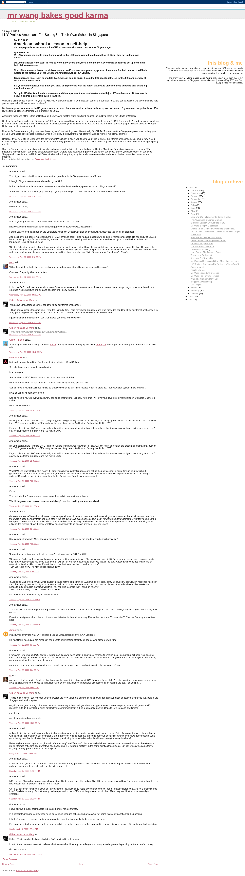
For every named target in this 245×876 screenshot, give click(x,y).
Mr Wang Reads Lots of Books (205, 273)
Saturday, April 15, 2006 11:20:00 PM (24, 771)
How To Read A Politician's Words (206, 237)
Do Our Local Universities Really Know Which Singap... (216, 231)
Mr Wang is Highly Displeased (204, 225)
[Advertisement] (228, 41)
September (196, 199)
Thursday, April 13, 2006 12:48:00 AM (24, 461)
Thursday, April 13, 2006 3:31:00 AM (24, 506)
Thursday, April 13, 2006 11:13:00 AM (24, 600)
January (195, 293)
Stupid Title (196, 234)
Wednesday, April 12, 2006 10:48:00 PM (25, 352)
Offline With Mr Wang (200, 249)
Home (81, 864)
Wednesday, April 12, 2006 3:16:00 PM (25, 257)
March (194, 287)
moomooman (16, 357)
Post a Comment (10, 859)
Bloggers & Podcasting (201, 281)
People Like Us (198, 270)
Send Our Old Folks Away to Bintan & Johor (211, 217)
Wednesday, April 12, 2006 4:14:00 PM (25, 323)
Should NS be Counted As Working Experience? (213, 228)
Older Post (153, 864)
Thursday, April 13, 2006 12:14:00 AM (24, 410)
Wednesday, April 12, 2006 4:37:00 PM (25, 334)
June (193, 208)
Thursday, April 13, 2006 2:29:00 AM (24, 481)
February (195, 290)
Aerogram (101, 344)
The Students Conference (202, 246)
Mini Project (196, 284)
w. (10, 675)
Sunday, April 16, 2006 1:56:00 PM (23, 829)
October (195, 196)
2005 (191, 296)
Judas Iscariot (197, 267)
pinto (11, 262)
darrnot (12, 630)
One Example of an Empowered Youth (208, 240)
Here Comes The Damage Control (206, 252)
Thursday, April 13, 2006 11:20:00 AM (24, 625)
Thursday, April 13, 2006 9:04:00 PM (24, 670)
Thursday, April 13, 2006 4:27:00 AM (24, 529)
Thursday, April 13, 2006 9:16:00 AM (24, 572)
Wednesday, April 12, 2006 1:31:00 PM (25, 211)
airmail (53, 344)
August (194, 202)
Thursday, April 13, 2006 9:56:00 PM (24, 688)
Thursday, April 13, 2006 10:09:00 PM (24, 723)
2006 (191, 187)
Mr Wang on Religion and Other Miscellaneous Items (215, 261)
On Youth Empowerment (202, 243)
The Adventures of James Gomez (206, 220)
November (196, 193)
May (193, 211)
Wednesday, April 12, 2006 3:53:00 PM (25, 295)
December (196, 190)
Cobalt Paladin (16, 340)
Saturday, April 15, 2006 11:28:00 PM (24, 799)
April (193, 214)
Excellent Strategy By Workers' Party (208, 223)
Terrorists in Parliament (201, 255)
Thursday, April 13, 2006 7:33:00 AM (24, 544)
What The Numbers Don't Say (204, 279)
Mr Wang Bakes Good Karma (57, 15)
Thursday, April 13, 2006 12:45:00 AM (24, 436)
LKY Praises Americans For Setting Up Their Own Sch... (217, 264)
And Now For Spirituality (202, 258)
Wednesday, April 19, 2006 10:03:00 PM (25, 854)
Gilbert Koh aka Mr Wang (21, 300)
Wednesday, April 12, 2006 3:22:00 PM (25, 277)
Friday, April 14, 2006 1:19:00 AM (23, 753)
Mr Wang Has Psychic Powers (205, 276)
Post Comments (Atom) (27, 870)
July (193, 205)
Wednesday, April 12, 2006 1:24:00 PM (25, 196)
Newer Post (8, 864)
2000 (191, 299)
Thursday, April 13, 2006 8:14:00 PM (24, 645)
